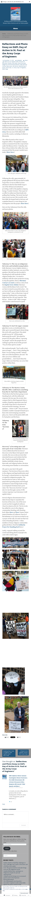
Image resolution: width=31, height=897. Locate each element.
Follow (7, 848)
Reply (3, 804)
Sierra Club (8, 67)
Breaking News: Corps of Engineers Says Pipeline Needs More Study (8, 753)
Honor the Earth (22, 63)
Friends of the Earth (12, 63)
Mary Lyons (9, 66)
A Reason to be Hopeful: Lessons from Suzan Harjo (23, 752)
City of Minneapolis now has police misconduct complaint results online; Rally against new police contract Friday (14, 882)
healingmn (19, 60)
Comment (23, 825)
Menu (15, 28)
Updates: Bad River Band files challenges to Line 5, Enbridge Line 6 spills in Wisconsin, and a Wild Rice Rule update (15, 864)
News (26, 60)
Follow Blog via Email (11, 837)
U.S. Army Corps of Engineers (19, 67)
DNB (17, 61)
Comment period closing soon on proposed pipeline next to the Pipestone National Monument (14, 877)
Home (4, 34)
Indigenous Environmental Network (10, 64)
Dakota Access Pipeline (9, 61)
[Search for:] (10, 855)
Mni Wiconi (15, 66)
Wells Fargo (5, 69)
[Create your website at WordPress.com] (15, 1)
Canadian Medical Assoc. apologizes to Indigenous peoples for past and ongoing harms (13, 872)
